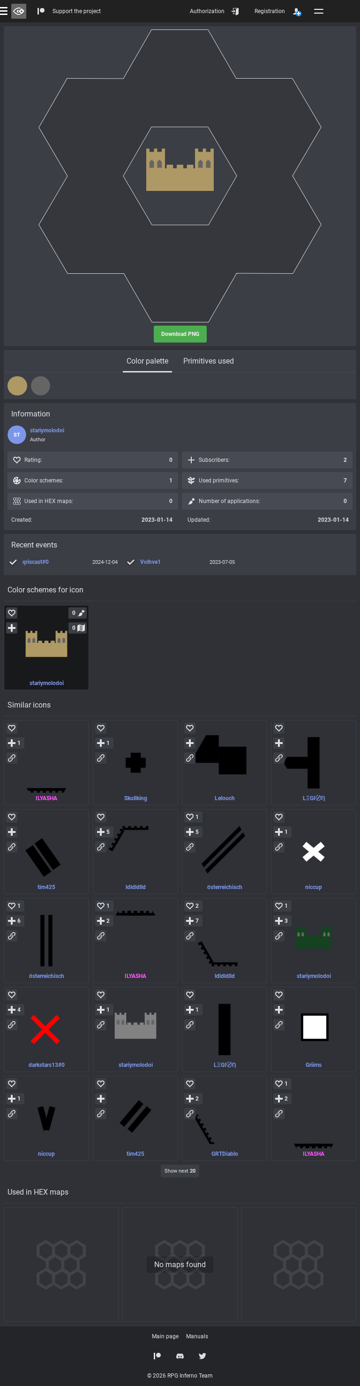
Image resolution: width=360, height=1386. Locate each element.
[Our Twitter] (202, 1356)
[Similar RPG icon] (46, 763)
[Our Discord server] (180, 1356)
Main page (165, 1336)
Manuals (197, 1336)
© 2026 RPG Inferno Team (180, 1376)
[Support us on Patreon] (157, 1356)
